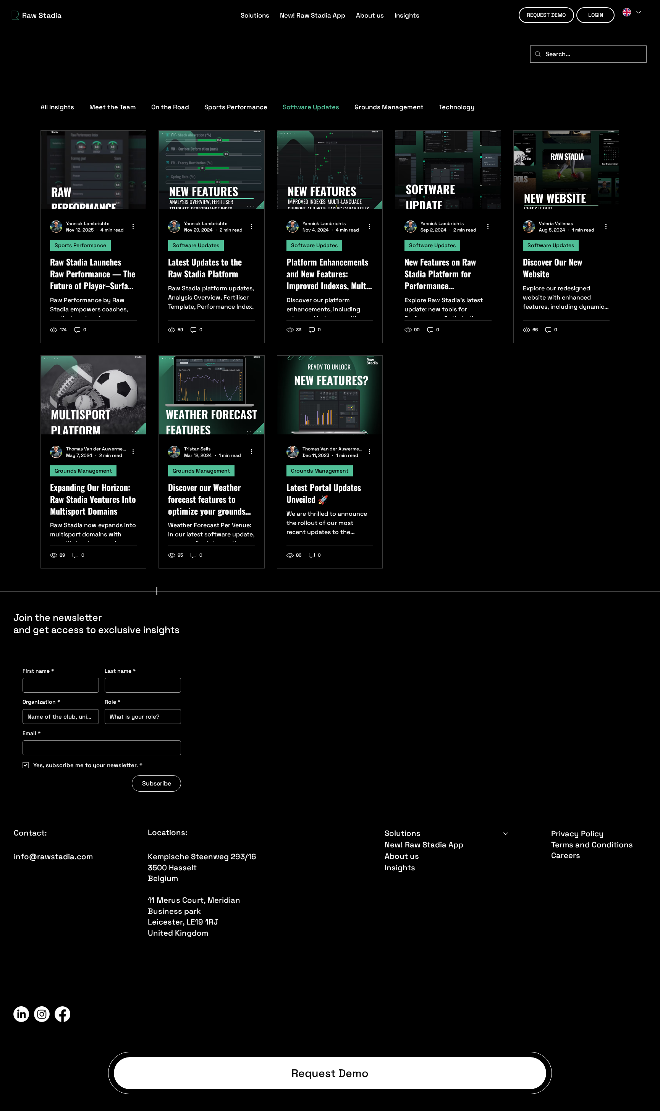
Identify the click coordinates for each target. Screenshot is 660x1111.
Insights (400, 868)
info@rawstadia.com (53, 857)
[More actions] (135, 226)
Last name (120, 670)
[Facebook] (62, 1014)
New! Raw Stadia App (424, 845)
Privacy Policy (577, 834)
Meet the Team (112, 107)
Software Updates (311, 107)
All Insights (57, 107)
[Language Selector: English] (631, 12)
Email (31, 733)
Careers (565, 855)
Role (112, 701)
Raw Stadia (41, 15)
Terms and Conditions (592, 845)
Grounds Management (389, 107)
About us (402, 856)
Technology (456, 107)
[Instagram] (42, 1014)
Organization (41, 701)
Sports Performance (235, 107)
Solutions (403, 833)
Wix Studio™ (530, 1014)
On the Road (170, 107)
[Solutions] (506, 833)
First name (38, 670)
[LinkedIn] (21, 1014)
